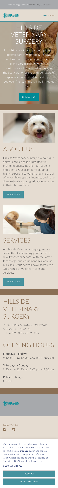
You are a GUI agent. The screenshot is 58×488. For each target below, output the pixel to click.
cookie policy (28, 451)
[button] (50, 15)
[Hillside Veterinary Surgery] (11, 403)
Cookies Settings (12, 466)
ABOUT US (18, 149)
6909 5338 (34, 5)
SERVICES (17, 241)
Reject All (28, 474)
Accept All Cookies (29, 482)
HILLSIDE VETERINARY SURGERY (29, 35)
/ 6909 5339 (45, 5)
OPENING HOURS (28, 345)
